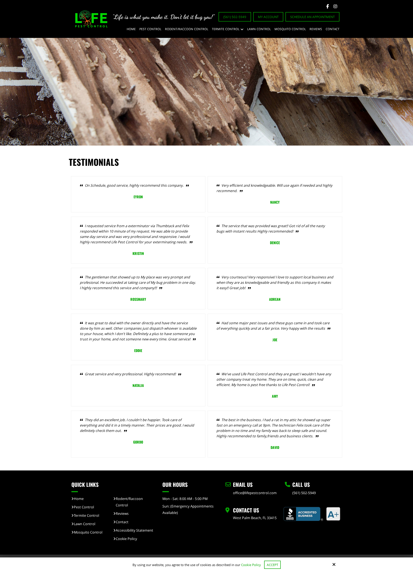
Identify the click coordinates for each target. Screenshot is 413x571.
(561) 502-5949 (234, 17)
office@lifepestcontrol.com (255, 492)
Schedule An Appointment (312, 17)
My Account (268, 17)
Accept (272, 565)
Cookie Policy (251, 565)
